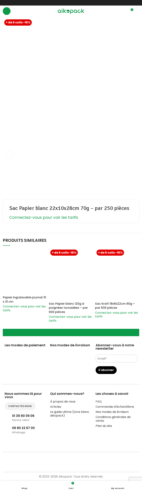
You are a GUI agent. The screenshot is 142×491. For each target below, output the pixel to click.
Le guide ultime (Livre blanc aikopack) (69, 414)
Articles (55, 407)
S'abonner (106, 370)
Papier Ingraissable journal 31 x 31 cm (24, 299)
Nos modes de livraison (112, 412)
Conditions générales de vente (113, 419)
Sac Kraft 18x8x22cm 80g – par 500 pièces (115, 306)
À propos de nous (62, 401)
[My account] (137, 11)
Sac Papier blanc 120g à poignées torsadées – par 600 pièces (68, 308)
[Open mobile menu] (6, 11)
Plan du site (104, 426)
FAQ (99, 401)
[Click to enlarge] (9, 155)
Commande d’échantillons (115, 407)
